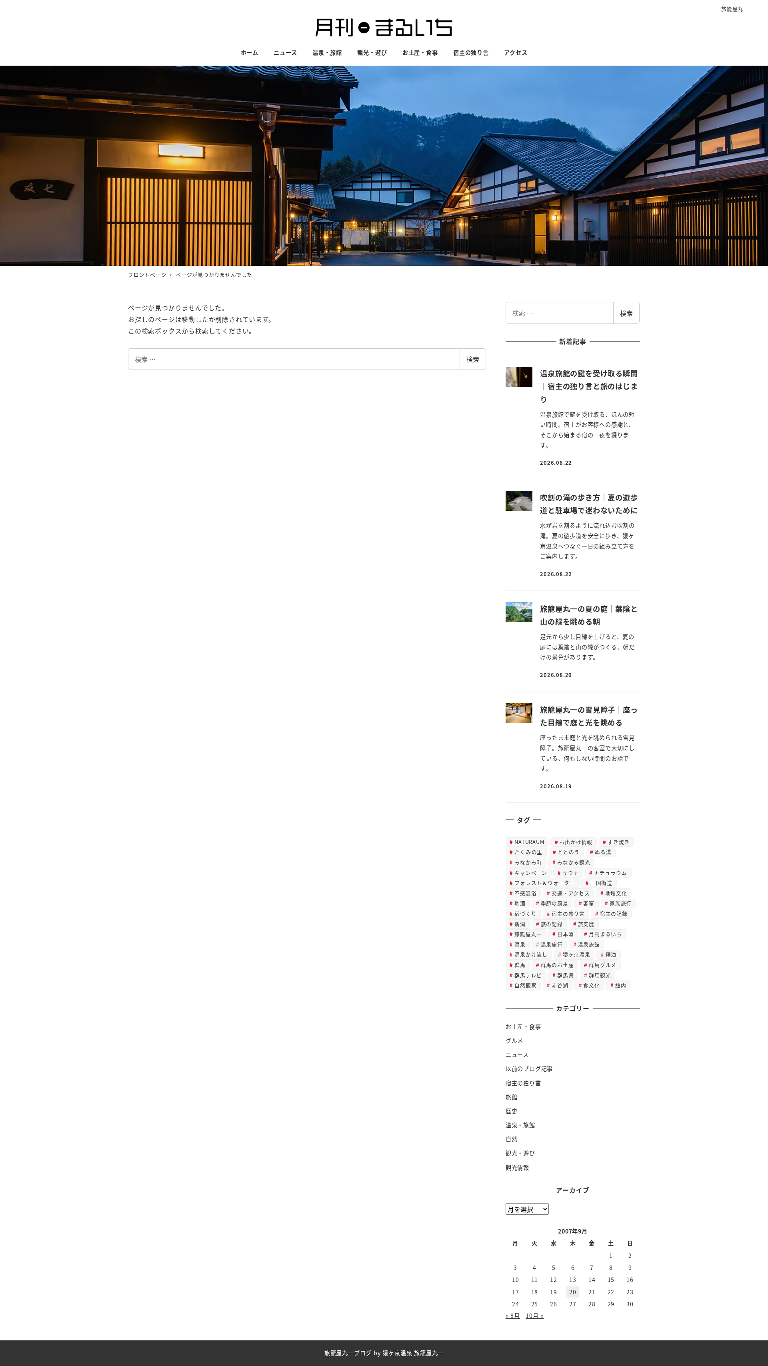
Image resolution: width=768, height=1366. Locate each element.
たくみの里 (528, 852)
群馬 (520, 964)
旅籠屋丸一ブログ (348, 1353)
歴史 (512, 1111)
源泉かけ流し (531, 954)
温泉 (520, 944)
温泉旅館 (589, 944)
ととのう (569, 852)
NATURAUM (529, 842)
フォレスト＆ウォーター (544, 882)
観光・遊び (520, 1153)
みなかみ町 (528, 862)
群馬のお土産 (557, 964)
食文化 (591, 985)
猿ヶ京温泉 (576, 954)
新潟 (520, 924)
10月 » (535, 1316)
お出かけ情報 (575, 842)
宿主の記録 (614, 913)
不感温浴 (525, 893)
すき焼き (619, 842)
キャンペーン (530, 872)
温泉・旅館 (520, 1125)
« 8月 (513, 1316)
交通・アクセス (571, 893)
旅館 (512, 1097)
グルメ (514, 1041)
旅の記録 (552, 924)
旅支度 (586, 924)
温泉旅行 (552, 944)
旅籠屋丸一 (735, 8)
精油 (611, 954)
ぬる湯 (603, 852)
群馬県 (565, 975)
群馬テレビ (528, 975)
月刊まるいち (605, 934)
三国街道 (601, 882)
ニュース (517, 1055)
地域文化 (616, 893)
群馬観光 (600, 975)
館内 (620, 985)
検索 (472, 359)
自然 (512, 1139)
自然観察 (525, 985)
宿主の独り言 (568, 913)
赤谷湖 (560, 985)
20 (572, 1292)
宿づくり (525, 913)
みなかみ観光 (573, 862)
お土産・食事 (523, 1026)
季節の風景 (554, 903)
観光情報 (517, 1167)
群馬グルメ (602, 964)
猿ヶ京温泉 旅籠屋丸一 (413, 1353)
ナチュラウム (610, 872)
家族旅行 (621, 903)
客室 (588, 903)
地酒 (520, 903)
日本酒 (565, 934)
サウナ (570, 872)
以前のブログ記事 (529, 1069)
